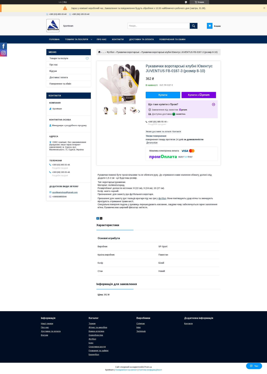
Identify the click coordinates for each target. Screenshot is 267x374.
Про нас (101, 39)
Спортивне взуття (97, 347)
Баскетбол (94, 354)
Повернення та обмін (172, 39)
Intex (138, 327)
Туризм (92, 323)
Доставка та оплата (141, 39)
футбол (162, 198)
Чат (256, 366)
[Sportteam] (52, 31)
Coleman (140, 323)
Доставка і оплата (58, 77)
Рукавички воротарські (128, 52)
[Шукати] (193, 26)
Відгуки (53, 71)
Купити (163, 95)
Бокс (91, 343)
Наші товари (47, 323)
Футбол (110, 52)
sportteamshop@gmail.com (65, 192)
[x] (101, 219)
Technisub (141, 331)
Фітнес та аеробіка (98, 327)
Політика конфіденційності (150, 370)
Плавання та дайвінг (99, 350)
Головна (54, 39)
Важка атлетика (96, 331)
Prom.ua (148, 367)
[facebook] (97, 219)
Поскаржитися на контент (126, 370)
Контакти (118, 39)
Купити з (193, 95)
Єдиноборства (96, 335)
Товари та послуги (76, 39)
